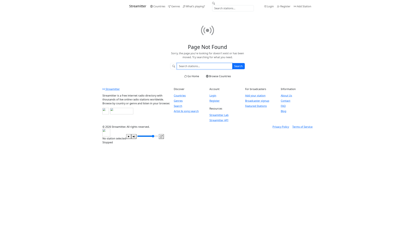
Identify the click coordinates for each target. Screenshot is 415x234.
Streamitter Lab (219, 115)
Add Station (304, 6)
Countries (159, 6)
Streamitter (112, 89)
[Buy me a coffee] (121, 111)
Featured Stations (256, 106)
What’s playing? (195, 6)
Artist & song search (186, 111)
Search (238, 66)
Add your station (255, 95)
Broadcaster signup (257, 101)
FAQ (283, 106)
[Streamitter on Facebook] (105, 111)
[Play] (128, 136)
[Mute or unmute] (133, 136)
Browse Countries (220, 76)
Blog (283, 111)
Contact (285, 101)
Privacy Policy (281, 127)
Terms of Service (302, 127)
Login (270, 6)
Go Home (193, 76)
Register (285, 6)
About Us (286, 95)
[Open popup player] (161, 136)
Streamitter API (218, 120)
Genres (175, 6)
